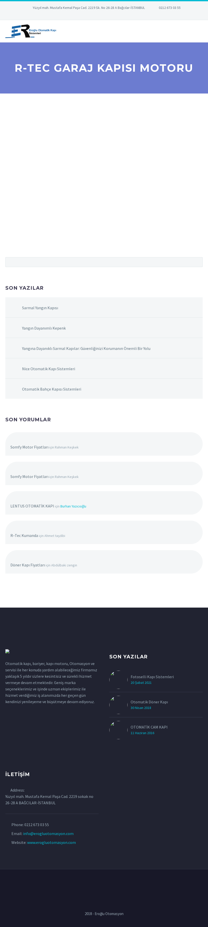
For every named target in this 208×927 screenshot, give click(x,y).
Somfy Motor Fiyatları (29, 447)
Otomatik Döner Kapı (149, 701)
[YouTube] (119, 15)
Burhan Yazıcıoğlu (73, 506)
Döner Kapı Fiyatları (27, 564)
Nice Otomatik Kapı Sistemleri (48, 368)
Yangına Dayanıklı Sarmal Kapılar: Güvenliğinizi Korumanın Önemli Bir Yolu (86, 348)
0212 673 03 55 (170, 7)
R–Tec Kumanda (24, 535)
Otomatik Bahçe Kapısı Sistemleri (51, 389)
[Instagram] (104, 15)
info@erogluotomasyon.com (48, 833)
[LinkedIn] (89, 15)
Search (197, 262)
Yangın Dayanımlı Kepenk (44, 328)
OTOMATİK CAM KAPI (149, 727)
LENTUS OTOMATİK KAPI (32, 505)
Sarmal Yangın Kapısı (40, 307)
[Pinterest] (111, 15)
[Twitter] (96, 15)
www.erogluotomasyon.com (51, 842)
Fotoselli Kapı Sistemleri (152, 676)
